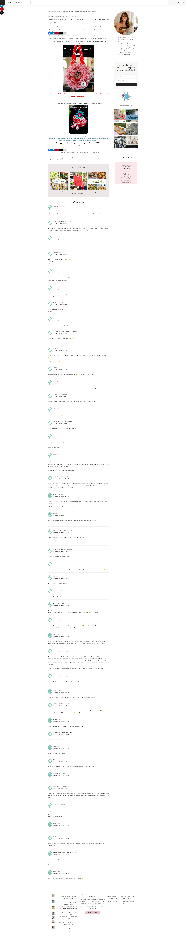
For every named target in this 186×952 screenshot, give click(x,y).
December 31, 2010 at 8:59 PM (61, 605)
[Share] (49, 33)
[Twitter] (124, 157)
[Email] (64, 33)
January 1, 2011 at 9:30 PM (60, 333)
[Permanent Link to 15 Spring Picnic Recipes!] (97, 189)
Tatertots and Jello (17, 3)
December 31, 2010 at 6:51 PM (61, 734)
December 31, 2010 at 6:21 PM (61, 806)
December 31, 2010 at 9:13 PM (61, 591)
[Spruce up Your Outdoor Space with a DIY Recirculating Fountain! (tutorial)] (132, 115)
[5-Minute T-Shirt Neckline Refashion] (132, 129)
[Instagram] (129, 157)
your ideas (71, 16)
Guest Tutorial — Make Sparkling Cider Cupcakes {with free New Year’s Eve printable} (62, 158)
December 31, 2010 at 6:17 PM (61, 854)
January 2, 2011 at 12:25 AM (60, 320)
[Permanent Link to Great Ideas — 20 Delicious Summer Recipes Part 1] (78, 189)
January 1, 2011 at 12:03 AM (60, 456)
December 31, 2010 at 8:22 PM (61, 636)
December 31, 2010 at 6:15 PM (61, 873)
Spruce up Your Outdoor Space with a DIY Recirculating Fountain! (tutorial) (69, 902)
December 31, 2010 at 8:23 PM (61, 620)
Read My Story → (93, 912)
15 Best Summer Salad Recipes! (59, 192)
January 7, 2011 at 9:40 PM (60, 208)
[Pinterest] (126, 157)
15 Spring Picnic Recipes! (97, 192)
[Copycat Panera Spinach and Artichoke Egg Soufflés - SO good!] (120, 129)
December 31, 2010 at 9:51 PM (61, 532)
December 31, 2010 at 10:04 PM (61, 515)
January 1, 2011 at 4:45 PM (60, 369)
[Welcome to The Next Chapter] (92, 896)
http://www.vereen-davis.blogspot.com (67, 627)
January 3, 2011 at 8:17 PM (60, 272)
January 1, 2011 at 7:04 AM (60, 410)
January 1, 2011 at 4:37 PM (60, 383)
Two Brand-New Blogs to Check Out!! (97, 158)
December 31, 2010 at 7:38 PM (61, 676)
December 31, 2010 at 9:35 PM (61, 578)
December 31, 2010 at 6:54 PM (61, 721)
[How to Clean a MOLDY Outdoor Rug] (120, 142)
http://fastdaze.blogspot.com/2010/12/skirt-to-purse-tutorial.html (76, 277)
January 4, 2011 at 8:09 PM (60, 223)
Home (49, 11)
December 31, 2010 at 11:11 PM (61, 496)
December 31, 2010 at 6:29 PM (61, 775)
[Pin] (57, 33)
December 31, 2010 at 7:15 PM (61, 692)
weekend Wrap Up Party (62, 16)
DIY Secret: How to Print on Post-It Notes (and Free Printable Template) (69, 897)
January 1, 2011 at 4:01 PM (60, 396)
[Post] (61, 33)
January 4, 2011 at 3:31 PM (60, 239)
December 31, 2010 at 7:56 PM (61, 651)
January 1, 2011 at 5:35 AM (60, 423)
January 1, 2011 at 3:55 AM (60, 437)
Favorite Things (56, 11)
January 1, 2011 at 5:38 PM (60, 350)
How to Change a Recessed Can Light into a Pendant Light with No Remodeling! (68, 923)
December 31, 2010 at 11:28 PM (61, 478)
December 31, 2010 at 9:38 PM (61, 565)
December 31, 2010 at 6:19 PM (61, 838)
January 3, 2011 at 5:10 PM (60, 289)
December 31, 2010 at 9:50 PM (61, 551)
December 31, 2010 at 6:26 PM (61, 788)
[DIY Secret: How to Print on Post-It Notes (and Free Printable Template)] (120, 115)
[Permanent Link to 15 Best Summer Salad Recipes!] (59, 189)
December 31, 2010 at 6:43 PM (61, 761)
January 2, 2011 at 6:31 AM (60, 304)
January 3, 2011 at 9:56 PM (60, 254)
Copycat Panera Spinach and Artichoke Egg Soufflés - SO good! (69, 908)
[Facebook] (121, 157)
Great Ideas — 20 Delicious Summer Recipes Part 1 (78, 192)
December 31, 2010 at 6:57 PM (61, 705)
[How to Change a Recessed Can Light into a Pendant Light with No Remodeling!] (132, 142)
